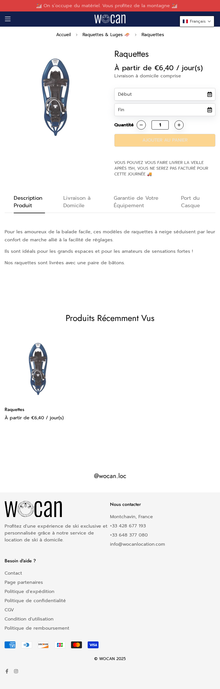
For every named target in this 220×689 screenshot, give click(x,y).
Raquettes (14, 409)
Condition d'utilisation (29, 619)
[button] (197, 21)
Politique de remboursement (37, 628)
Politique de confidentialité (35, 600)
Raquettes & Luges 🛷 (106, 35)
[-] (141, 125)
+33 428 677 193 (128, 525)
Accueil (63, 35)
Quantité (124, 125)
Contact (13, 573)
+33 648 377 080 (129, 535)
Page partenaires (24, 582)
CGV (9, 609)
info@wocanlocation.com (137, 544)
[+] (179, 125)
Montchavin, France (131, 516)
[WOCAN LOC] (110, 19)
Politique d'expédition (29, 591)
